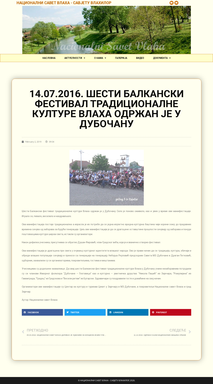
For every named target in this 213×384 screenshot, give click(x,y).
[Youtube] (172, 3)
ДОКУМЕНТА (160, 58)
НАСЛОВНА (48, 58)
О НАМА (98, 58)
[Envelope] (176, 3)
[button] (42, 312)
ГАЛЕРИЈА (121, 58)
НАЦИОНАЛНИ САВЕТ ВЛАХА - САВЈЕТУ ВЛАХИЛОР (64, 3)
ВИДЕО (140, 58)
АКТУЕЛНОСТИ (73, 58)
